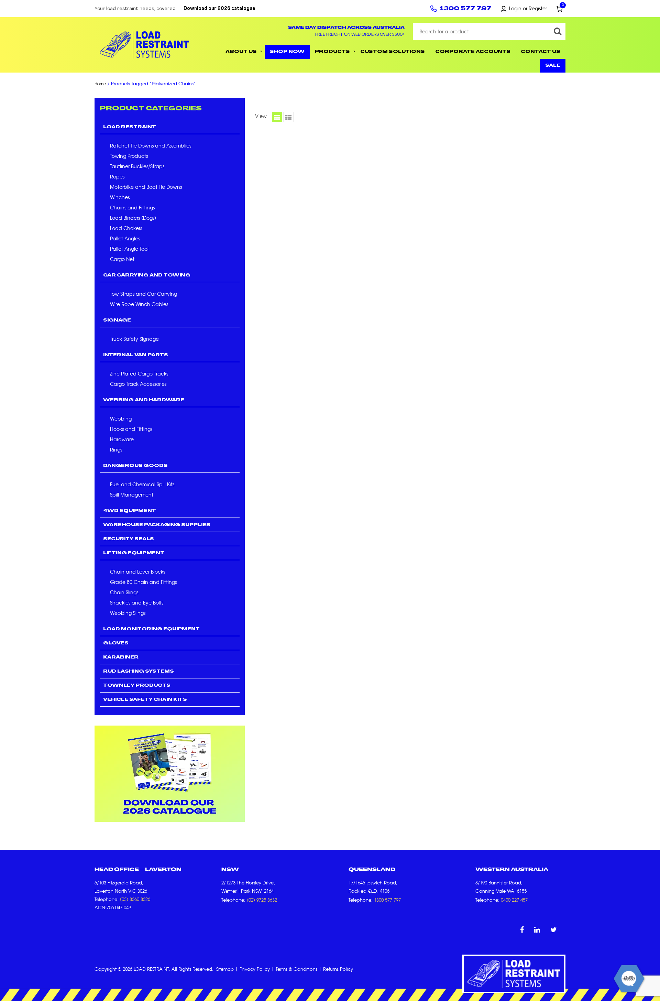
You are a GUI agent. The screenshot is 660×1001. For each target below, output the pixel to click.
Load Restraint (129, 127)
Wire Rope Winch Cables (139, 304)
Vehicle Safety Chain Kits (145, 700)
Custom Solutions (392, 52)
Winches (120, 197)
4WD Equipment (129, 511)
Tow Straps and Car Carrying (143, 293)
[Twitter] (554, 929)
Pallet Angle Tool (129, 248)
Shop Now (287, 52)
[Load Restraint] (144, 45)
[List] (288, 117)
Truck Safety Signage (134, 338)
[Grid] (277, 117)
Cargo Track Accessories (138, 383)
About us (241, 52)
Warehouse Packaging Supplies (156, 525)
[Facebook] (522, 929)
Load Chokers (126, 228)
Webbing (121, 418)
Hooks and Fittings (131, 428)
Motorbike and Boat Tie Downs (146, 186)
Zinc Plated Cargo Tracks (139, 373)
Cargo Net (122, 258)
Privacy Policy (255, 969)
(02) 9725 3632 (262, 899)
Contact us (540, 52)
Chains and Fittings (132, 207)
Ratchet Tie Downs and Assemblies (150, 145)
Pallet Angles (125, 238)
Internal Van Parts (135, 355)
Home (100, 84)
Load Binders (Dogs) (133, 217)
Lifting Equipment (133, 553)
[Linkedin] (537, 929)
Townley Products (136, 686)
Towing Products (129, 155)
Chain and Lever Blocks (137, 571)
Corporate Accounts (472, 52)
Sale (552, 66)
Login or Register (528, 8)
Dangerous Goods (135, 466)
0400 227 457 (514, 899)
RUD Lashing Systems (138, 672)
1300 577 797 (465, 9)
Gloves (116, 643)
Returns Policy (338, 969)
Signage (117, 320)
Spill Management (131, 494)
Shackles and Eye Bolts (136, 602)
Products (332, 52)
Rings (116, 449)
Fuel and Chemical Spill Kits (142, 484)
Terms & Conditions (296, 969)
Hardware (122, 439)
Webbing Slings (127, 612)
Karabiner (121, 657)
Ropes (117, 176)
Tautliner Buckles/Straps (137, 166)
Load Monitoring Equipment (151, 629)
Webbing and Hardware (143, 400)
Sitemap (225, 969)
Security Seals (128, 539)
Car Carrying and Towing (146, 275)
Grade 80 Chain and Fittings (143, 581)
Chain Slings (124, 592)
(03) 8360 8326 (135, 899)
